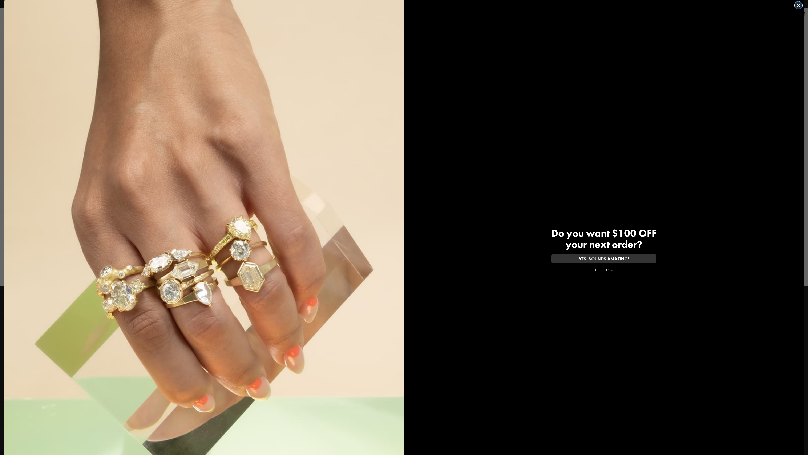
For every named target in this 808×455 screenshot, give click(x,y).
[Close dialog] (798, 5)
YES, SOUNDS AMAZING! (604, 259)
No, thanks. (604, 269)
